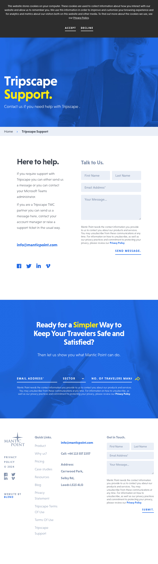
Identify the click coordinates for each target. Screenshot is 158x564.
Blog (38, 485)
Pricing (39, 461)
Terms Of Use (44, 520)
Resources (42, 477)
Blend (9, 497)
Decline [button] (87, 28)
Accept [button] (70, 28)
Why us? (41, 453)
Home (8, 131)
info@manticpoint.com (37, 245)
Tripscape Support (35, 131)
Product (40, 445)
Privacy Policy (81, 17)
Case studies (43, 469)
